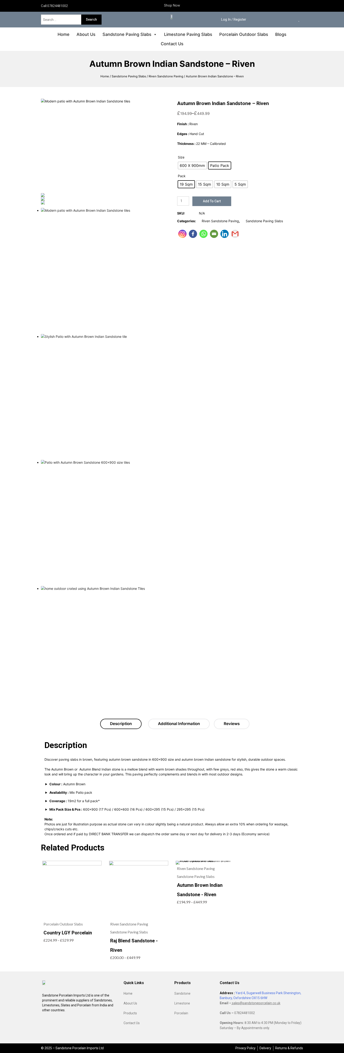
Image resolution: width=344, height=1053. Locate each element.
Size (181, 157)
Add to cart (212, 201)
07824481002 (57, 6)
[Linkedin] (224, 234)
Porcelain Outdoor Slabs (243, 34)
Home (64, 34)
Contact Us (172, 43)
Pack (182, 176)
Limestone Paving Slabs (188, 34)
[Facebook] (193, 234)
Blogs (280, 34)
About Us (86, 34)
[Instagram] (182, 234)
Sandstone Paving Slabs (126, 34)
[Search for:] (62, 20)
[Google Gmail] (235, 234)
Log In (226, 19)
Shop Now (172, 5)
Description (121, 723)
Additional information (179, 723)
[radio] (192, 165)
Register (240, 19)
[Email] (214, 234)
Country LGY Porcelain (68, 933)
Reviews (232, 723)
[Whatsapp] (203, 234)
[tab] (121, 724)
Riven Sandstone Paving (166, 76)
